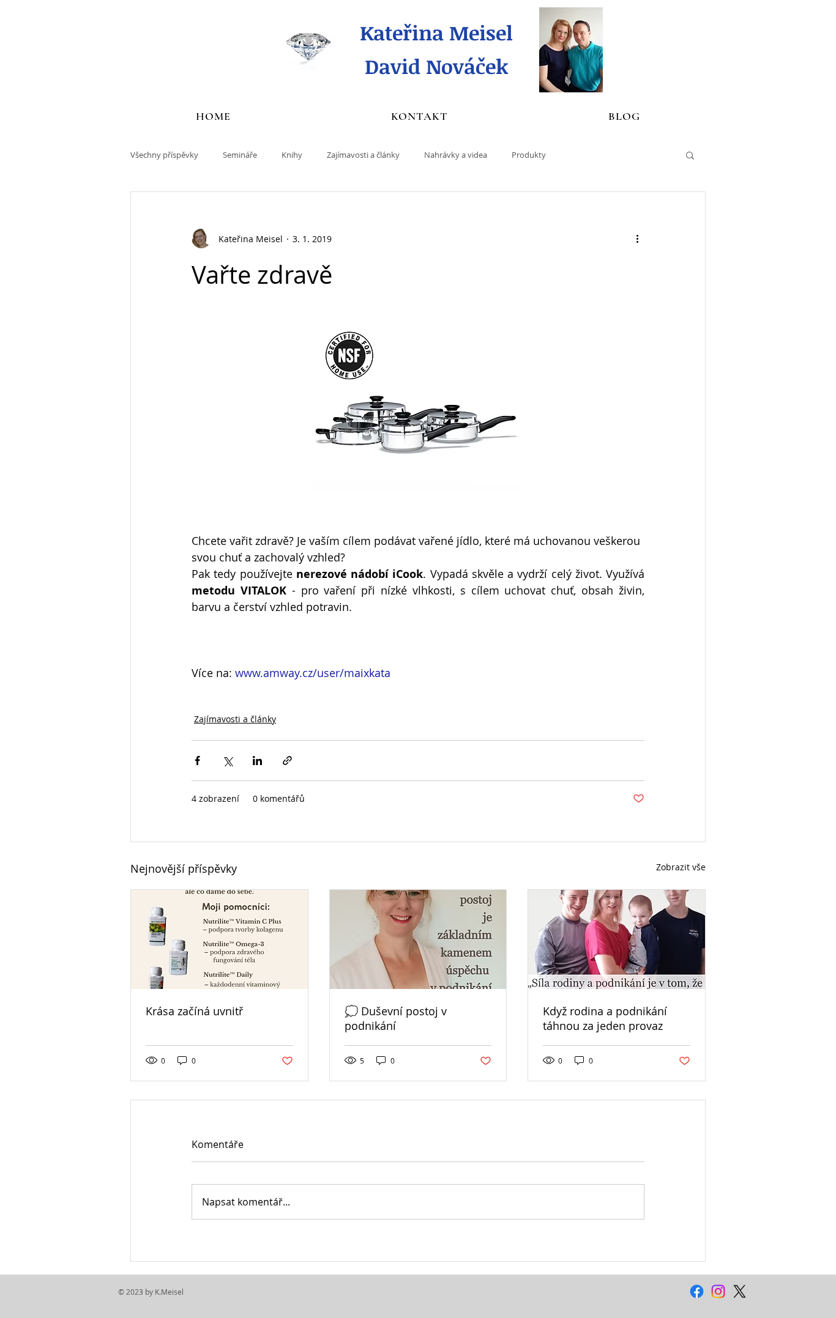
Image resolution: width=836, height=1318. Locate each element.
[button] (690, 155)
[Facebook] (697, 1291)
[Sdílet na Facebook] (197, 760)
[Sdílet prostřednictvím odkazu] (287, 760)
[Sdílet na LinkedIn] (257, 760)
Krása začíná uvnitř (194, 1011)
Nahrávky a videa (455, 154)
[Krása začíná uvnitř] (219, 939)
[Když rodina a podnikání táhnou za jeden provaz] (616, 939)
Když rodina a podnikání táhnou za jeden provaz (605, 1018)
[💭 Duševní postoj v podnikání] (418, 939)
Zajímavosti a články (363, 154)
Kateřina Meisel (436, 32)
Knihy (292, 154)
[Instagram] (718, 1291)
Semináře (240, 154)
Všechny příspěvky (164, 154)
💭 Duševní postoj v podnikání (396, 1018)
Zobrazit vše (681, 867)
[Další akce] (637, 238)
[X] (739, 1291)
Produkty (529, 154)
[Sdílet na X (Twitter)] (227, 760)
